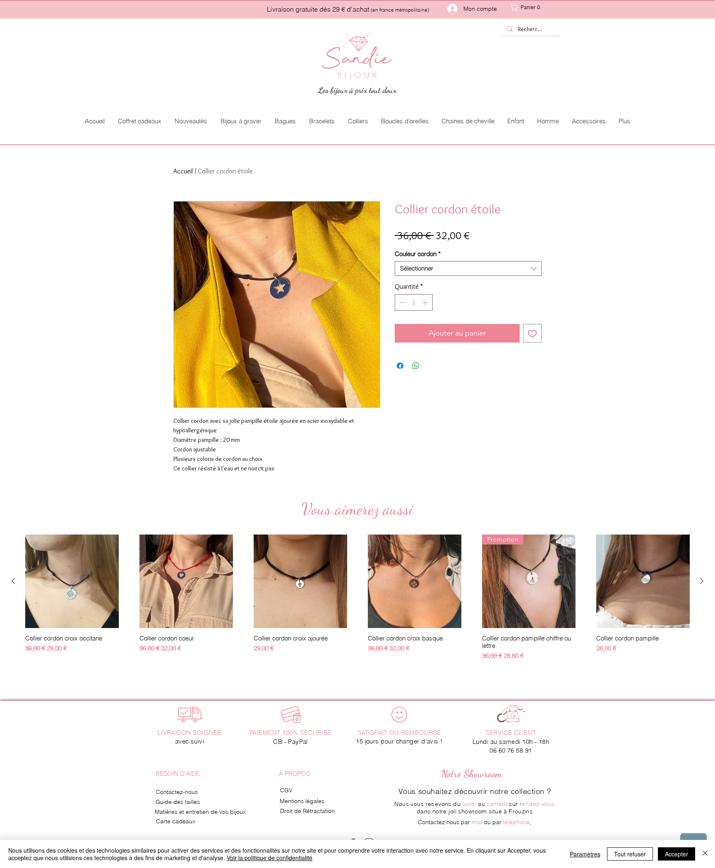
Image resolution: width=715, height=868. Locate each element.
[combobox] (468, 268)
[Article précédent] (13, 581)
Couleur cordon (418, 254)
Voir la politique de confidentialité (269, 858)
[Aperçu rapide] (72, 581)
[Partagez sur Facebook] (400, 366)
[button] (533, 7)
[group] (357, 597)
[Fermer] (705, 853)
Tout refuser (630, 854)
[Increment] (426, 302)
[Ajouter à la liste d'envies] (532, 333)
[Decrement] (402, 302)
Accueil (183, 171)
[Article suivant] (702, 581)
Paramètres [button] (585, 854)
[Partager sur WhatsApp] (416, 366)
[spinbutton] (414, 302)
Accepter (676, 854)
